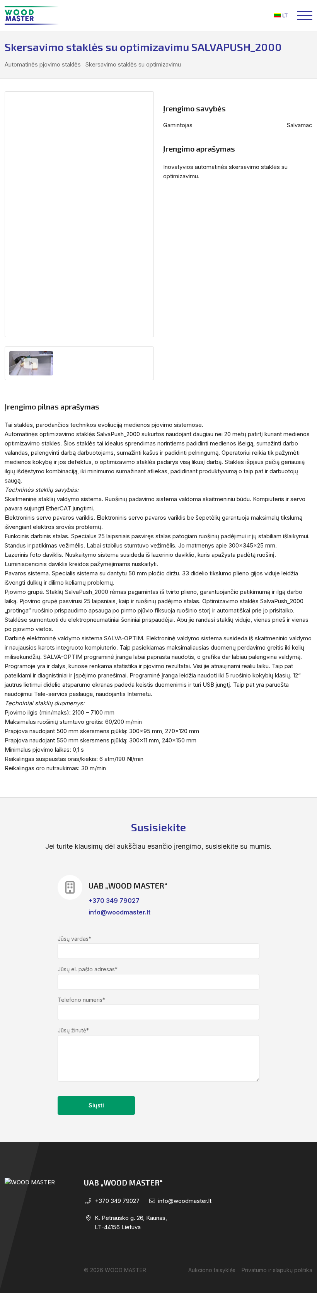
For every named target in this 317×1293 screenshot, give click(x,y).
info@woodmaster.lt (119, 912)
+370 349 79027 (114, 900)
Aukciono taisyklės (211, 1270)
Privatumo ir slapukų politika (277, 1270)
